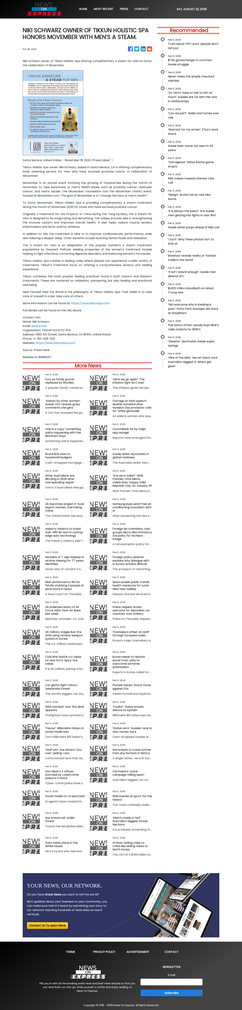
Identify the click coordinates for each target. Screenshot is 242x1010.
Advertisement (137, 952)
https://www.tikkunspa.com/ (55, 343)
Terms (70, 952)
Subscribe (171, 993)
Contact (172, 952)
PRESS (124, 9)
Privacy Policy (104, 952)
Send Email (38, 326)
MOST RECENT (103, 9)
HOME (83, 9)
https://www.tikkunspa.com (90, 303)
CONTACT (141, 9)
